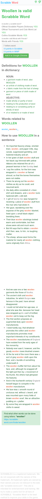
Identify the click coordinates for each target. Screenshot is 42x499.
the (25, 88)
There (8, 181)
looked (35, 219)
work (17, 187)
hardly (15, 327)
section (17, 318)
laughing (33, 231)
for (22, 169)
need (9, 327)
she (15, 163)
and (21, 148)
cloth (26, 91)
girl (9, 198)
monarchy (14, 345)
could (27, 184)
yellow (33, 160)
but (28, 222)
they (16, 404)
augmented (11, 321)
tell (17, 307)
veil (15, 316)
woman (17, 166)
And (8, 289)
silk (21, 195)
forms (30, 237)
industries (10, 298)
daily (12, 190)
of (22, 79)
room (26, 354)
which (21, 298)
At (7, 354)
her (9, 157)
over (27, 207)
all (24, 240)
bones (26, 175)
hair (28, 88)
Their (8, 219)
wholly (14, 100)
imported (13, 145)
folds (31, 395)
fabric (10, 88)
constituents (34, 336)
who (16, 204)
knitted (34, 313)
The (8, 237)
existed (14, 342)
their (33, 222)
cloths (8, 407)
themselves (34, 175)
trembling (10, 216)
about (34, 365)
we (11, 289)
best (36, 166)
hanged (31, 198)
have (26, 301)
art (27, 154)
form (30, 169)
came (8, 243)
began (15, 383)
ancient (13, 295)
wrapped (10, 172)
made (18, 79)
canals (9, 151)
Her (7, 207)
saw (15, 289)
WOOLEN (10, 82)
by (23, 371)
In (7, 157)
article (11, 85)
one (19, 289)
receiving (10, 201)
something (30, 360)
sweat (16, 407)
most (30, 333)
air (29, 163)
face (8, 368)
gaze (12, 207)
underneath (11, 363)
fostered (9, 154)
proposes (25, 318)
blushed (28, 351)
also (31, 79)
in (22, 166)
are (20, 404)
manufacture (19, 386)
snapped (30, 368)
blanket (35, 210)
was (34, 169)
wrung (17, 181)
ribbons (9, 163)
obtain (26, 228)
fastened (10, 195)
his (25, 181)
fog (32, 316)
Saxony (21, 145)
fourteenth (20, 380)
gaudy (9, 351)
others (22, 374)
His (7, 190)
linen (8, 148)
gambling (28, 151)
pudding (9, 401)
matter (9, 234)
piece (18, 91)
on (15, 401)
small (20, 213)
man (11, 204)
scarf (22, 398)
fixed (8, 213)
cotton (21, 330)
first (11, 318)
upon (13, 213)
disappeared (11, 304)
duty (19, 321)
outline (17, 169)
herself (9, 383)
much (26, 225)
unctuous (10, 392)
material (9, 240)
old (18, 225)
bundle (20, 360)
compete (25, 383)
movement (31, 371)
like (16, 292)
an (7, 85)
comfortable (21, 222)
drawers (18, 192)
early (28, 342)
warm (8, 222)
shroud (9, 175)
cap (16, 160)
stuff (33, 157)
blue (13, 219)
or (15, 91)
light (11, 371)
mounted (14, 395)
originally (16, 243)
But (7, 228)
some (11, 404)
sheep (36, 88)
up (20, 313)
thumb (12, 374)
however (28, 348)
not (12, 178)
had (20, 204)
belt (25, 195)
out (22, 181)
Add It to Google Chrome (16, 55)
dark (21, 157)
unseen (36, 351)
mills (31, 148)
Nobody (9, 348)
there (17, 216)
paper (26, 148)
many (26, 395)
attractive (35, 398)
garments (10, 292)
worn (32, 225)
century (29, 380)
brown (9, 398)
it (28, 204)
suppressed (18, 151)
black (12, 160)
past (21, 301)
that (17, 175)
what (21, 307)
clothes (9, 184)
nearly (19, 240)
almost (32, 301)
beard (30, 392)
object (30, 213)
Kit (11, 228)
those (21, 292)
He (7, 145)
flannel (31, 172)
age (29, 307)
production (23, 103)
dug (36, 148)
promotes (10, 330)
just (15, 371)
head (37, 310)
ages (33, 342)
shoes (9, 225)
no (28, 231)
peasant (9, 166)
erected (35, 145)
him (24, 231)
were (8, 178)
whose (20, 237)
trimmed (22, 160)
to (14, 103)
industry (17, 154)
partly (22, 100)
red (16, 392)
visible (17, 178)
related (14, 112)
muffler (21, 365)
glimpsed (33, 374)
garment (11, 79)
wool (26, 79)
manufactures (12, 324)
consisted (23, 190)
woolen (5, 129)
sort (27, 313)
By (7, 404)
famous (9, 301)
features (13, 377)
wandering (20, 207)
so (14, 175)
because (27, 310)
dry (17, 184)
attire (16, 190)
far (13, 354)
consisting (22, 106)
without (22, 392)
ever (16, 348)
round (29, 389)
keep (21, 316)
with (28, 160)
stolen (25, 204)
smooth (23, 389)
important (10, 336)
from (21, 88)
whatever (30, 327)
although (19, 368)
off (36, 368)
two (25, 289)
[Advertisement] (21, 266)
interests (19, 336)
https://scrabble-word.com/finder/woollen (15, 421)
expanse (10, 210)
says (15, 228)
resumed (10, 187)
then (13, 231)
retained (20, 163)
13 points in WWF (11, 51)
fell (25, 365)
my (27, 336)
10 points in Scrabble (12, 48)
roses (22, 351)
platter (21, 401)
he (13, 181)
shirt (8, 192)
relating (9, 103)
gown (14, 157)
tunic (38, 192)
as (14, 184)
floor (8, 360)
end (16, 354)
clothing (20, 85)
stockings (27, 219)
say (8, 169)
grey (22, 210)
